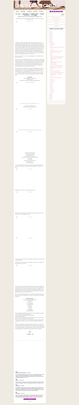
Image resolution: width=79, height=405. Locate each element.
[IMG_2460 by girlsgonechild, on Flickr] (29, 179)
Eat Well (41, 11)
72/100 (51, 76)
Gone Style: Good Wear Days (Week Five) (56, 56)
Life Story (23, 11)
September (52, 80)
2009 (50, 93)
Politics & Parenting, (56, 17)
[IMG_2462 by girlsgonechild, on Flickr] (29, 227)
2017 (50, 32)
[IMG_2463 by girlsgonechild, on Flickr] (29, 248)
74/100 (51, 60)
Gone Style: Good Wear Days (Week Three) (57, 72)
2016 (50, 33)
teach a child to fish (53, 64)
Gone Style (56, 23)
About (17, 11)
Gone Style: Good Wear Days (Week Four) (56, 65)
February (51, 90)
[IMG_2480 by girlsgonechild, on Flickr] (29, 275)
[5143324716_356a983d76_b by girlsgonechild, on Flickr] (29, 92)
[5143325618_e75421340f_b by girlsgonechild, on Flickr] (29, 31)
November (52, 44)
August (51, 82)
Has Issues (29, 11)
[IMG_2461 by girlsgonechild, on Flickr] (29, 202)
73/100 (51, 69)
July (51, 83)
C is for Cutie (52, 49)
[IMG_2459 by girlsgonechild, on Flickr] (29, 141)
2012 (50, 39)
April (51, 87)
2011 (50, 40)
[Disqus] (29, 355)
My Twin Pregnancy (56, 20)
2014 (50, 36)
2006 (50, 97)
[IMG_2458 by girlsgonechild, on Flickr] (29, 118)
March (51, 89)
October (51, 79)
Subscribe (29, 401)
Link (32, 334)
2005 (50, 99)
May (51, 86)
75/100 (51, 53)
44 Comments (29, 334)
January (51, 91)
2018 (50, 30)
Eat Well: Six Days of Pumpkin (55, 52)
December (52, 43)
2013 (50, 37)
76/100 (51, 45)
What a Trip (52, 55)
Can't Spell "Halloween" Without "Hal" (56, 77)
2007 (50, 96)
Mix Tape (35, 11)
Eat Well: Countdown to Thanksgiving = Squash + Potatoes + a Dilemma (30, 14)
